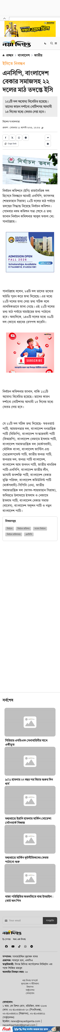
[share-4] (26, 138)
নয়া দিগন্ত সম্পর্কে (30, 980)
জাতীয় (38, 55)
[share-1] (6, 138)
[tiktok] (19, 946)
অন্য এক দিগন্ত (19, 939)
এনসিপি (29, 534)
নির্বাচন (9, 528)
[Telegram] (30, 946)
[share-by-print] (48, 144)
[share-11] (48, 138)
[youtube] (12, 946)
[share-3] (19, 138)
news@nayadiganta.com (25, 1021)
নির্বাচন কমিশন (23, 528)
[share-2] (12, 138)
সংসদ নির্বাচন (40, 528)
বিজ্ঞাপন (30, 986)
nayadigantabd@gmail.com (19, 1025)
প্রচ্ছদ (9, 55)
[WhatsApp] (25, 946)
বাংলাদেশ (24, 55)
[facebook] (6, 946)
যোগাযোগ (30, 993)
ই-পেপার (6, 939)
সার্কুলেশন (30, 990)
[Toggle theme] (45, 43)
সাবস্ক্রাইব (50, 920)
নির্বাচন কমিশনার (13, 534)
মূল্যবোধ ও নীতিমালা (30, 983)
